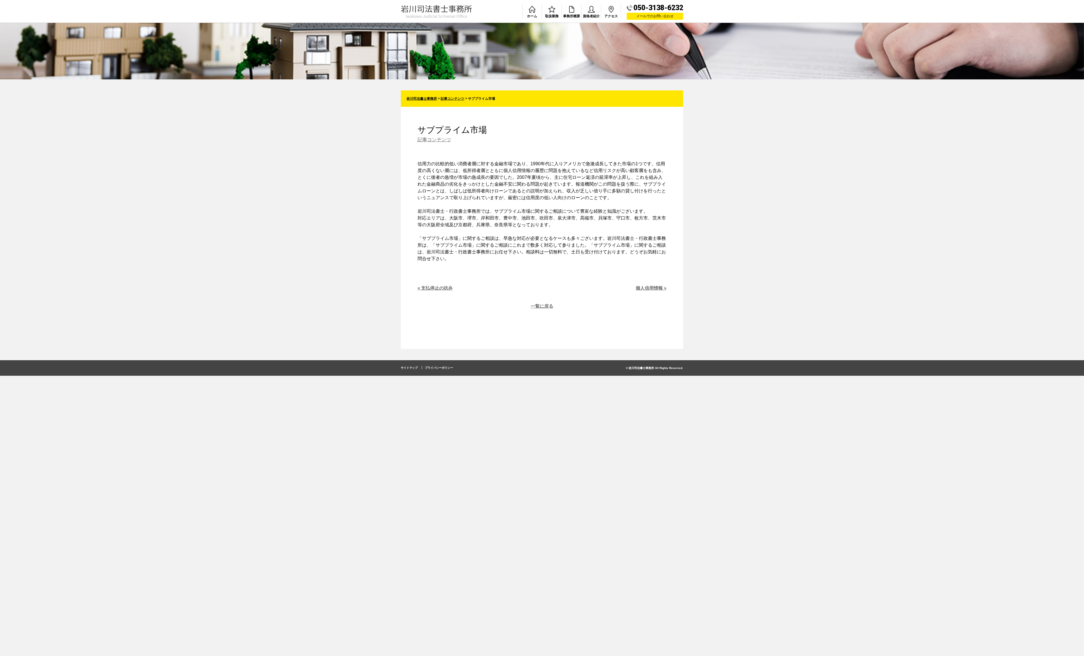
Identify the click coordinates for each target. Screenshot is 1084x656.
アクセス (611, 16)
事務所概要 (571, 16)
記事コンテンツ (434, 139)
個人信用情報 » (651, 288)
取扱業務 (552, 16)
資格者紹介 (591, 16)
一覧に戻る (542, 306)
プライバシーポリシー (439, 367)
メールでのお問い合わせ (655, 16)
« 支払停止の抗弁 (435, 288)
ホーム (532, 16)
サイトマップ (409, 367)
